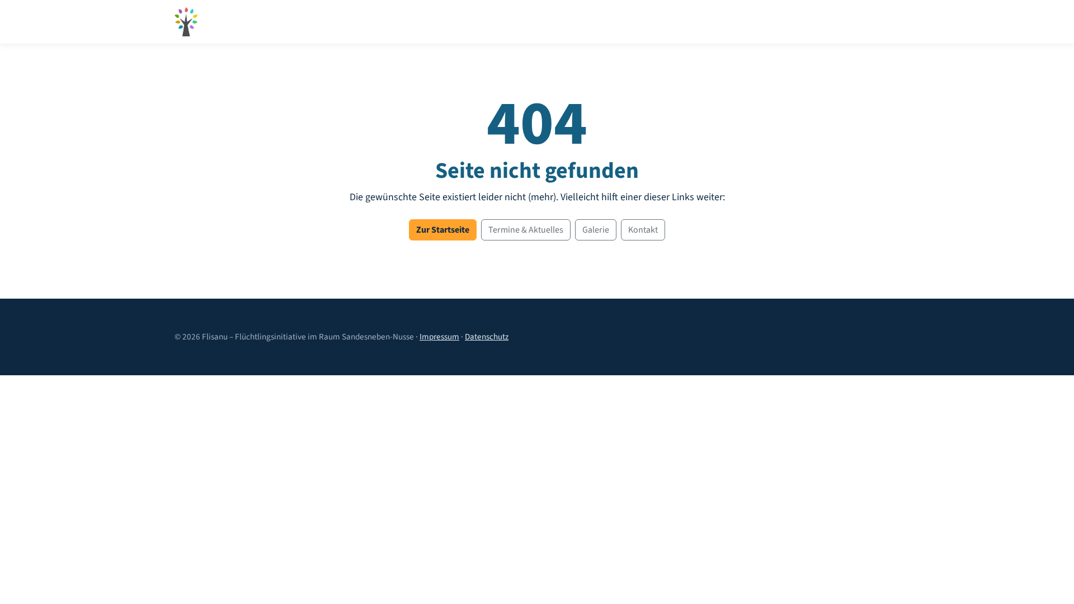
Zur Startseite (442, 230)
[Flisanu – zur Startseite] (186, 21)
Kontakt (643, 230)
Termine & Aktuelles (525, 230)
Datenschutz (486, 337)
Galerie (595, 230)
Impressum (439, 337)
